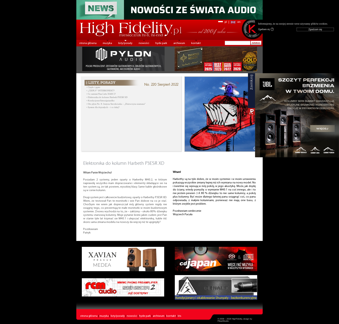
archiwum (179, 43)
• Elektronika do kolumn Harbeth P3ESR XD (107, 97)
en (239, 22)
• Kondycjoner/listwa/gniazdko (101, 101)
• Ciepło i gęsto (93, 87)
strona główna (88, 43)
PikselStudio (223, 321)
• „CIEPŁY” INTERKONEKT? (101, 91)
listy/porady (125, 43)
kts (179, 316)
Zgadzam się (265, 29)
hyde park (161, 43)
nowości (144, 43)
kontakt (196, 43)
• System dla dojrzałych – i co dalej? (103, 107)
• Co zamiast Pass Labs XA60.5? (101, 94)
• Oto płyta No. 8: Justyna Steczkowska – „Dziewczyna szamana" (116, 104)
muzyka (107, 43)
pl (226, 22)
